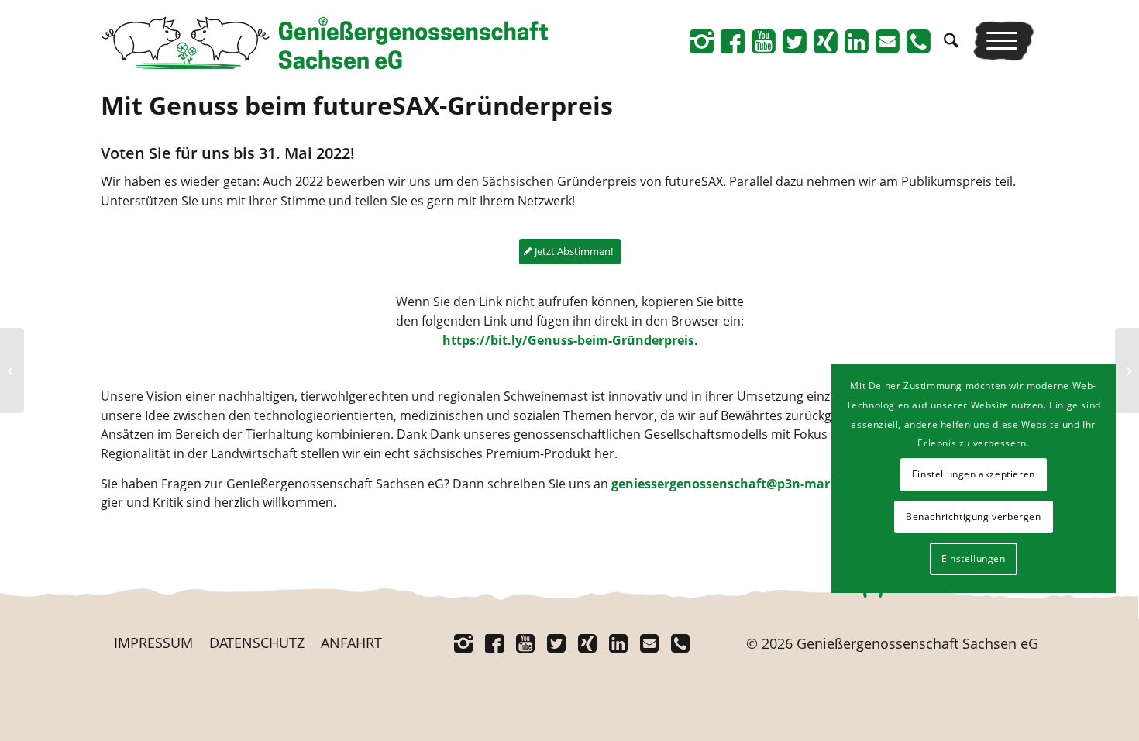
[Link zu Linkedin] (856, 41)
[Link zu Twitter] (794, 41)
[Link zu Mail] (887, 41)
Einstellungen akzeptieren (973, 474)
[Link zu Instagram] (701, 41)
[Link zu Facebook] (732, 41)
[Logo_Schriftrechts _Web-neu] (325, 47)
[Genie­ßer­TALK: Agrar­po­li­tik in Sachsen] (12, 370)
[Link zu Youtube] (763, 41)
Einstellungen (973, 558)
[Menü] (1003, 40)
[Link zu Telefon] (918, 41)
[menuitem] (951, 40)
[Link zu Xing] (825, 41)
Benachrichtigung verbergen (973, 516)
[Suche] (951, 40)
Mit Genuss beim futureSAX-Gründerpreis (357, 105)
